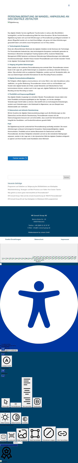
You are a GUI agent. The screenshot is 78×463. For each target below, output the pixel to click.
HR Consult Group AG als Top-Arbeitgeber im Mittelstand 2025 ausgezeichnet (33, 199)
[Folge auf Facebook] (33, 211)
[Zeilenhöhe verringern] (3, 376)
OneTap (12, 348)
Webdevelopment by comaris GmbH (39, 232)
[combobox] (39, 252)
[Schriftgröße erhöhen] (3, 349)
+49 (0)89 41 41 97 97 (42, 225)
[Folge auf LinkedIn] (41, 211)
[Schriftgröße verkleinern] (3, 354)
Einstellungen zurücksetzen (9, 445)
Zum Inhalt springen (6, 442)
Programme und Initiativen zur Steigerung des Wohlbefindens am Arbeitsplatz (33, 186)
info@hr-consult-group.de (41, 228)
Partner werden (18, 158)
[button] (1, 264)
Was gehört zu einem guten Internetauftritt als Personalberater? (28, 192)
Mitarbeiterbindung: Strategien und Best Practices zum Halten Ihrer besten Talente (34, 189)
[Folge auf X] (37, 211)
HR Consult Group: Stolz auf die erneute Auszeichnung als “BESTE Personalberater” (35, 196)
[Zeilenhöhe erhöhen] (3, 371)
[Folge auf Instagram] (45, 211)
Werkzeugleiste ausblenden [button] (9, 350)
